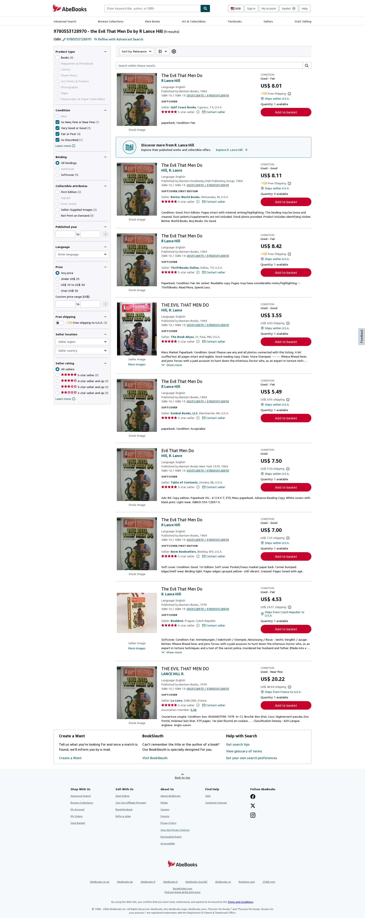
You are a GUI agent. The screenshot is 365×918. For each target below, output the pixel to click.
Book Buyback (124, 809)
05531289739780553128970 (208, 95)
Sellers (268, 21)
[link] (173, 51)
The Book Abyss (182, 337)
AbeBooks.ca (223, 881)
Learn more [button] (63, 399)
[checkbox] (57, 57)
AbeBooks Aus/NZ (196, 881)
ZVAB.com (269, 881)
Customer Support (216, 802)
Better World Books (185, 197)
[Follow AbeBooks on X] (252, 806)
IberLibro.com (247, 881)
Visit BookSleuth (155, 758)
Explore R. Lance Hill (229, 149)
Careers (165, 809)
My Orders (77, 816)
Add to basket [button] (286, 112)
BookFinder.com (182, 890)
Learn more (63, 145)
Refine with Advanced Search (120, 39)
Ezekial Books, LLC (184, 413)
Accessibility (168, 843)
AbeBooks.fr (148, 881)
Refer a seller (123, 816)
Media (164, 802)
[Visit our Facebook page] (252, 797)
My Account (269, 8)
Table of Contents (184, 482)
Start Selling (303, 21)
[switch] (60, 323)
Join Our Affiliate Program (131, 802)
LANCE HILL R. (172, 674)
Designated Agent (171, 836)
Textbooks (234, 21)
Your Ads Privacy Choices (175, 829)
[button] (105, 234)
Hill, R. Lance (171, 170)
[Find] (205, 8)
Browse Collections (111, 21)
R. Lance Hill (171, 594)
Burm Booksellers (183, 551)
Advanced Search (65, 21)
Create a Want (70, 758)
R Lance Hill (170, 80)
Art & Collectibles (194, 21)
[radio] (57, 175)
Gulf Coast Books (183, 107)
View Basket (78, 822)
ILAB (193, 710)
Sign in (251, 8)
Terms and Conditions (240, 901)
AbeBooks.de (125, 881)
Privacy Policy (168, 822)
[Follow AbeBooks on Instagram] (252, 815)
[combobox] (152, 8)
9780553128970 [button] (79, 39)
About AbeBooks (171, 795)
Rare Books (152, 21)
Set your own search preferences (251, 758)
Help (305, 8)
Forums (165, 816)
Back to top (182, 777)
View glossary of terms (244, 751)
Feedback (361, 336)
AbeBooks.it (170, 881)
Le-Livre (176, 700)
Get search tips (238, 744)
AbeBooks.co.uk (99, 881)
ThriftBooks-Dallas (185, 267)
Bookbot (177, 620)
